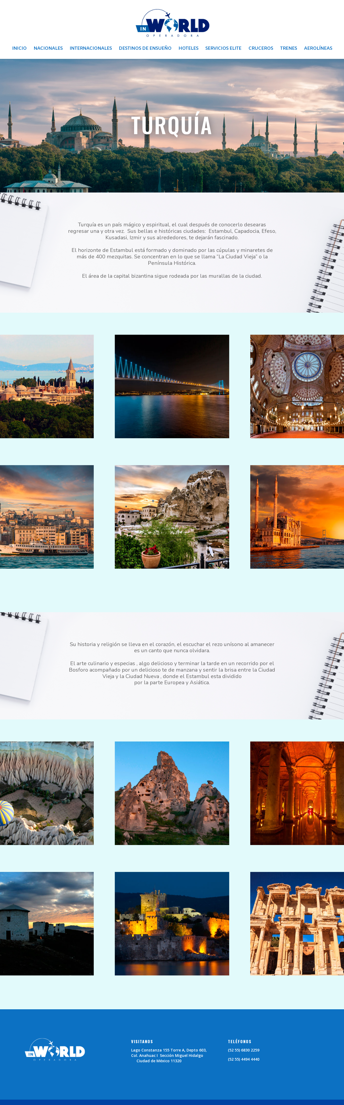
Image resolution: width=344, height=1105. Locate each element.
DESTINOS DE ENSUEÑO (145, 49)
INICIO (19, 49)
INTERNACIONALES (91, 49)
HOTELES (188, 49)
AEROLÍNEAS (318, 49)
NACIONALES (48, 49)
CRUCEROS (260, 49)
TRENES (288, 49)
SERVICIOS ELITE (223, 49)
